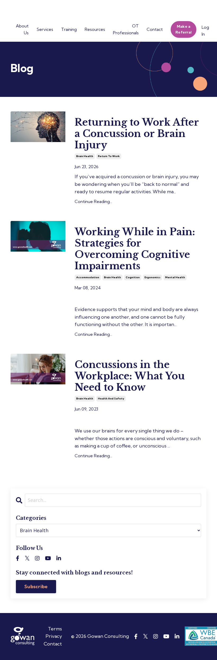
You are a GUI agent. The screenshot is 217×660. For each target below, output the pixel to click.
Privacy (54, 636)
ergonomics (152, 277)
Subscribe (36, 586)
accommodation (87, 277)
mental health (175, 277)
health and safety (111, 398)
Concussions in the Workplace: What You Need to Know (130, 376)
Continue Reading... (93, 201)
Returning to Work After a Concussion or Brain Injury (137, 134)
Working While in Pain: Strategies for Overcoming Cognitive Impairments (135, 249)
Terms (55, 629)
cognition (133, 277)
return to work (109, 156)
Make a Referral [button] (183, 29)
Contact (53, 644)
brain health (84, 156)
